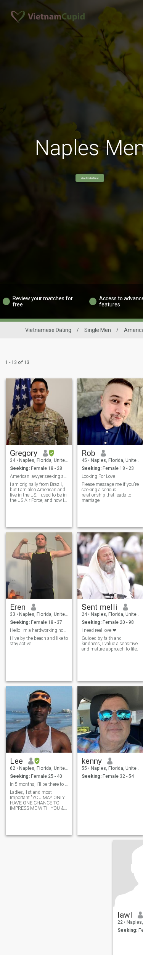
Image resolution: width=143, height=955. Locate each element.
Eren (18, 607)
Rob (88, 453)
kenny (92, 761)
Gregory (23, 453)
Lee (16, 761)
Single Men (97, 330)
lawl (124, 915)
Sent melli (99, 607)
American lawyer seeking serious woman (39, 476)
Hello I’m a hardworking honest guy (39, 630)
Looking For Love (98, 476)
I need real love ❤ (99, 630)
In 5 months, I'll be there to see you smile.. (39, 784)
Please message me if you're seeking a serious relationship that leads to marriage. (110, 492)
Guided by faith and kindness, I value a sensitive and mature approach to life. (110, 644)
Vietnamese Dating (48, 330)
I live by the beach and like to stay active (39, 641)
